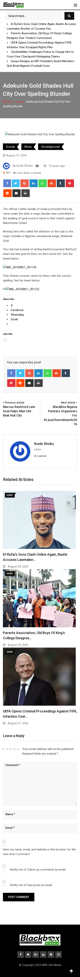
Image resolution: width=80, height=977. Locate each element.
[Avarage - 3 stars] (11, 749)
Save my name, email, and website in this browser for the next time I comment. (39, 852)
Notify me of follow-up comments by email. (38, 869)
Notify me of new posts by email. (31, 885)
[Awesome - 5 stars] (18, 749)
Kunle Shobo (44, 444)
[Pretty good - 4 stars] (14, 749)
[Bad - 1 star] (3, 749)
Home (9, 101)
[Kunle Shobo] (37, 166)
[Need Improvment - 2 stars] (7, 749)
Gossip (20, 101)
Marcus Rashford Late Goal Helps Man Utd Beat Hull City (19, 411)
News (28, 146)
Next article (68, 402)
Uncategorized (50, 146)
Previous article (14, 402)
